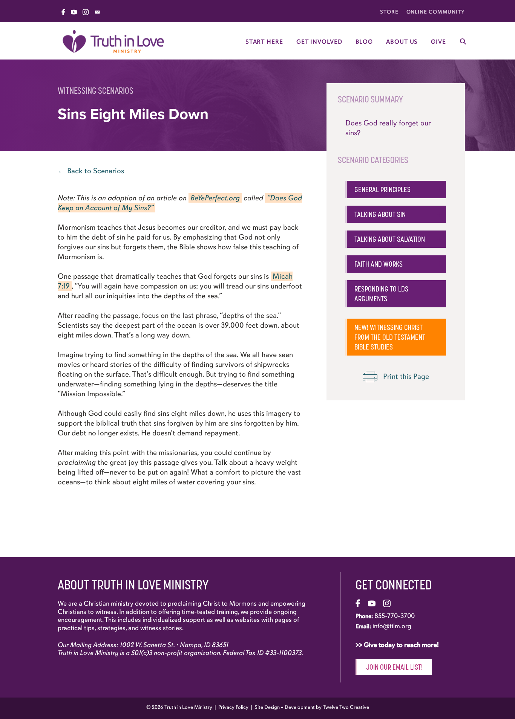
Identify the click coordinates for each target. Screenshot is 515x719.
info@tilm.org (391, 626)
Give (438, 42)
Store (389, 12)
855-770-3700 (394, 616)
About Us (402, 42)
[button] (395, 189)
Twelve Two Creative (346, 707)
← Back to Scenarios (91, 171)
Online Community (435, 12)
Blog (364, 42)
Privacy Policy (233, 707)
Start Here (264, 42)
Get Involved (319, 42)
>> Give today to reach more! (398, 645)
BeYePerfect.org (215, 198)
